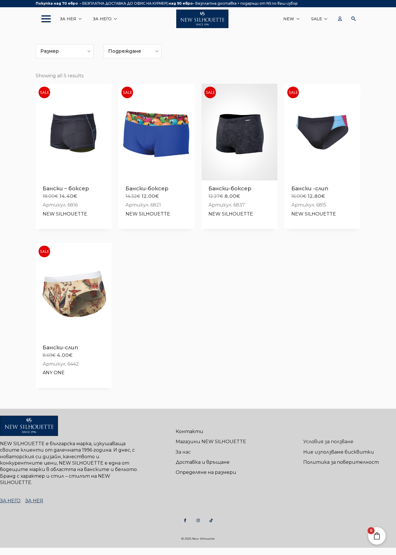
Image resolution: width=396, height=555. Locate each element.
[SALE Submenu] (327, 19)
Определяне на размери (206, 472)
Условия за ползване (328, 441)
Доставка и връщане (203, 462)
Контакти (189, 431)
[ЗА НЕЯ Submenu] (81, 19)
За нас (183, 452)
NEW (288, 18)
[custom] (185, 520)
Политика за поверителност (341, 462)
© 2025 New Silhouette (198, 539)
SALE (316, 18)
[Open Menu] (43, 18)
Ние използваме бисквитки (338, 452)
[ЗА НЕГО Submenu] (117, 19)
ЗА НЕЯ (68, 18)
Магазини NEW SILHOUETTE (211, 441)
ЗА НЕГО (102, 18)
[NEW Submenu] (299, 19)
